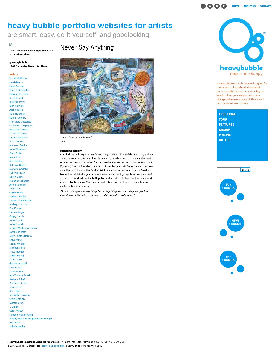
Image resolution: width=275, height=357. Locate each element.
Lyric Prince (15, 267)
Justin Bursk (16, 109)
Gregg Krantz (16, 216)
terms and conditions (54, 345)
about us (249, 6)
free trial (227, 114)
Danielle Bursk (17, 113)
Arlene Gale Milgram (20, 235)
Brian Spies (15, 291)
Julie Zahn (15, 322)
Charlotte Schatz (18, 283)
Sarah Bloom (16, 82)
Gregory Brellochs (19, 94)
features (226, 124)
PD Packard (15, 259)
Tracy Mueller (16, 251)
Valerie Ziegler (17, 326)
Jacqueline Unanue (19, 295)
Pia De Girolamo (18, 133)
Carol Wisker (16, 310)
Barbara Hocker (18, 196)
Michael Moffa (17, 247)
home (235, 6)
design (224, 129)
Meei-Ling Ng (16, 255)
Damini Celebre (17, 117)
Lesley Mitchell (17, 243)
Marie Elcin (15, 157)
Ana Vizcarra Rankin (20, 275)
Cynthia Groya (17, 172)
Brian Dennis (16, 141)
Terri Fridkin (15, 161)
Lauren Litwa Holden (20, 200)
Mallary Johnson (18, 204)
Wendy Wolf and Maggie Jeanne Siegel (30, 318)
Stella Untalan (17, 299)
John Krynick (16, 224)
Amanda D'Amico (19, 129)
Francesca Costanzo (20, 121)
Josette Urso (16, 302)
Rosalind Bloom (18, 78)
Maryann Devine (18, 145)
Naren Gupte (16, 176)
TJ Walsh (14, 306)
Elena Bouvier (17, 86)
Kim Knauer (15, 208)
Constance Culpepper (21, 125)
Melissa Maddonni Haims (23, 228)
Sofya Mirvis (16, 239)
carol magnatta (17, 232)
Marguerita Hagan (19, 180)
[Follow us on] (203, 6)
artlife (225, 140)
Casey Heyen (16, 192)
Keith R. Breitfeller (19, 90)
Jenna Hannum (17, 184)
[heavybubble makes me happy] (242, 78)
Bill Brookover (17, 102)
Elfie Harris (15, 188)
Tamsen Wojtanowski (21, 314)
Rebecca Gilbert (18, 165)
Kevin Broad (16, 98)
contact (265, 6)
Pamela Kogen (17, 212)
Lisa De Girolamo (18, 137)
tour (223, 119)
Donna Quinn (16, 271)
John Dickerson (17, 149)
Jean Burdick (16, 105)
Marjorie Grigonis (18, 169)
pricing (225, 135)
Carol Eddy (15, 153)
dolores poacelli (18, 263)
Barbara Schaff (17, 279)
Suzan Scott (15, 287)
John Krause (16, 220)
